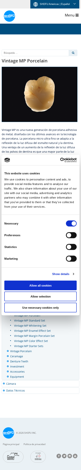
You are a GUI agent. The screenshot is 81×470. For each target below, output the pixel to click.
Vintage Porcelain (21, 351)
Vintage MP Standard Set (29, 320)
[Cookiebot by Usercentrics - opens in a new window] (60, 160)
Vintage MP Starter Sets (28, 346)
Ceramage (16, 356)
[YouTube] (75, 455)
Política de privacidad (34, 444)
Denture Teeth (19, 361)
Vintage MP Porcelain (27, 315)
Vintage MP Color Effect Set (31, 341)
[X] (64, 455)
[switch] (71, 235)
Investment (17, 366)
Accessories (17, 371)
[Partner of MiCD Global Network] (38, 457)
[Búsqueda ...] (73, 53)
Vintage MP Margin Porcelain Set (34, 336)
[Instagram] (69, 455)
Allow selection (41, 296)
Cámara (11, 383)
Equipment (17, 376)
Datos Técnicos (15, 390)
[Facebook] (59, 455)
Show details (60, 274)
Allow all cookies (40, 285)
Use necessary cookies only (40, 307)
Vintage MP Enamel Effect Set (32, 330)
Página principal (11, 444)
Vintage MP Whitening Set (30, 325)
